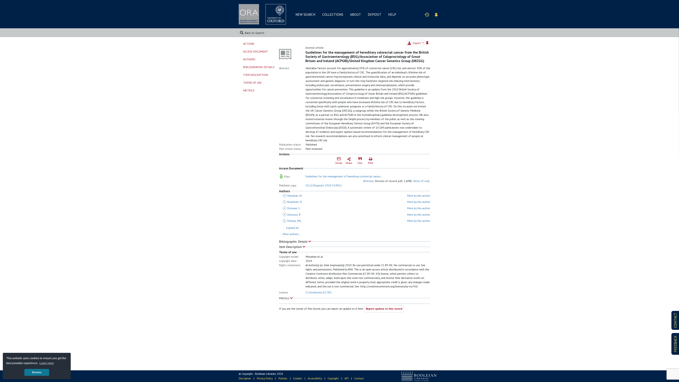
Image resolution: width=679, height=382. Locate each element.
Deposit (374, 14)
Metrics (284, 298)
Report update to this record (384, 308)
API (346, 378)
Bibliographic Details (293, 241)
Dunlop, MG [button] (292, 220)
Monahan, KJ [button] (293, 195)
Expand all (292, 228)
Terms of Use (252, 82)
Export (417, 43)
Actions (248, 43)
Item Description (291, 247)
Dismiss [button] (37, 372)
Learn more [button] (46, 363)
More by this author (418, 195)
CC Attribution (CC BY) (318, 292)
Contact (359, 378)
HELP (392, 14)
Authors (249, 59)
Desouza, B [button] (292, 214)
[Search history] (426, 14)
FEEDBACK (675, 343)
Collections (332, 14)
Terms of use (420, 181)
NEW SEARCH (305, 14)
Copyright (333, 378)
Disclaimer (245, 378)
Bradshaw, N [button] (293, 202)
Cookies (297, 378)
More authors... (292, 234)
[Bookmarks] (436, 14)
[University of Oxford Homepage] (276, 14)
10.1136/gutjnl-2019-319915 (324, 185)
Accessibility (315, 378)
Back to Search (254, 33)
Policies (282, 378)
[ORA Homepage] (249, 14)
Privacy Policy (265, 378)
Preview (369, 181)
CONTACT (675, 320)
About (355, 14)
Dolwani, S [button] (292, 208)
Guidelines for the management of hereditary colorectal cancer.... (344, 176)
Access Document (255, 51)
